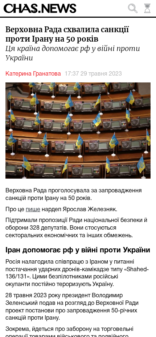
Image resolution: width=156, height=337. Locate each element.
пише (33, 209)
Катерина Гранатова (33, 74)
